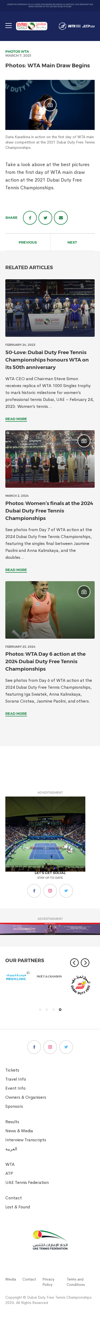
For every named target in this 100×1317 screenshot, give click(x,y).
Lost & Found (17, 1207)
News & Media (19, 1131)
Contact (13, 1198)
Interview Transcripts (25, 1140)
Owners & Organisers (25, 1097)
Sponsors (14, 1106)
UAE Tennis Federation (27, 1182)
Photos (12, 51)
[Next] (85, 962)
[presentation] (50, 308)
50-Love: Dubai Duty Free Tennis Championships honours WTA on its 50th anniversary (47, 359)
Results (12, 1122)
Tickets (12, 1070)
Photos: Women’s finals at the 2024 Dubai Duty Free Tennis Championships (49, 510)
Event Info (15, 1088)
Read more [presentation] (16, 419)
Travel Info (15, 1079)
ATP (9, 1173)
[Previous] (74, 962)
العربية (11, 1149)
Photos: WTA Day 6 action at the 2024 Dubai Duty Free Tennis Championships (45, 661)
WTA (25, 51)
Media (10, 1279)
